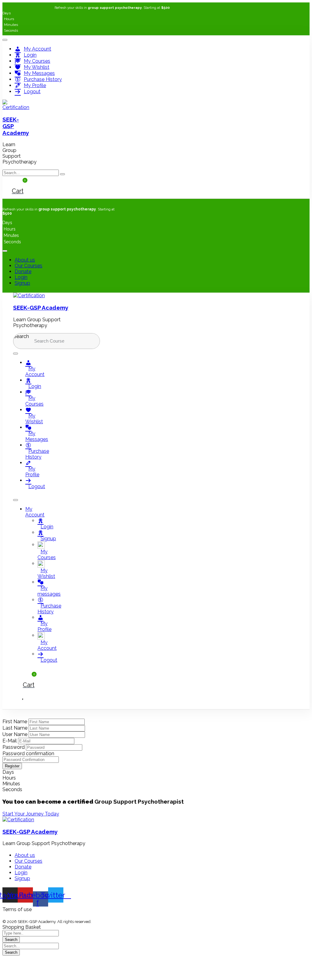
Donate (23, 271)
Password (14, 747)
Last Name (15, 728)
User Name (15, 734)
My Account (34, 512)
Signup (22, 283)
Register (12, 766)
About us (25, 260)
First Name (15, 721)
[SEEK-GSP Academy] (15, 107)
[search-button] (62, 174)
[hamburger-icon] (4, 40)
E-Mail (10, 741)
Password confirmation (28, 753)
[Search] (87, 341)
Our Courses (28, 266)
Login (21, 277)
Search (21, 336)
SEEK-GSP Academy (40, 307)
